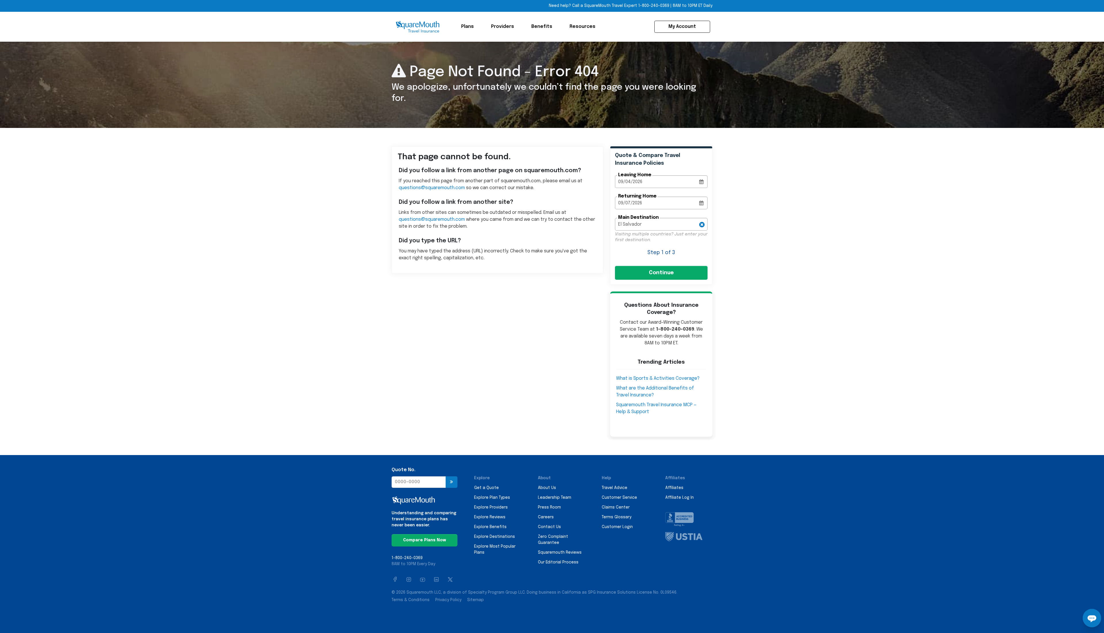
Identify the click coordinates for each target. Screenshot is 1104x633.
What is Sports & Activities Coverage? (657, 378)
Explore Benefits (490, 527)
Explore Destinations (494, 537)
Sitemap (475, 600)
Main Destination (638, 217)
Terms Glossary (616, 517)
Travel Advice (614, 488)
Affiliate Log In (679, 498)
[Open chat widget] (1092, 618)
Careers (546, 517)
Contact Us (549, 527)
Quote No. (403, 469)
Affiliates (674, 488)
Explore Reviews (489, 517)
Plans (467, 26)
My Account (682, 26)
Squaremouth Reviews (560, 552)
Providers (502, 26)
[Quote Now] (451, 482)
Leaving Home (634, 174)
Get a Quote (486, 488)
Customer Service (619, 498)
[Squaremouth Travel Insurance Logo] (417, 26)
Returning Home (637, 196)
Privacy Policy (448, 600)
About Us (547, 488)
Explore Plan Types (492, 498)
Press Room (549, 507)
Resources (582, 26)
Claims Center (616, 507)
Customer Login (617, 527)
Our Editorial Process (558, 562)
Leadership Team (554, 498)
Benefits (541, 26)
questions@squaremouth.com (432, 187)
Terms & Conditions (411, 600)
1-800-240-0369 (653, 6)
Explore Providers (491, 507)
